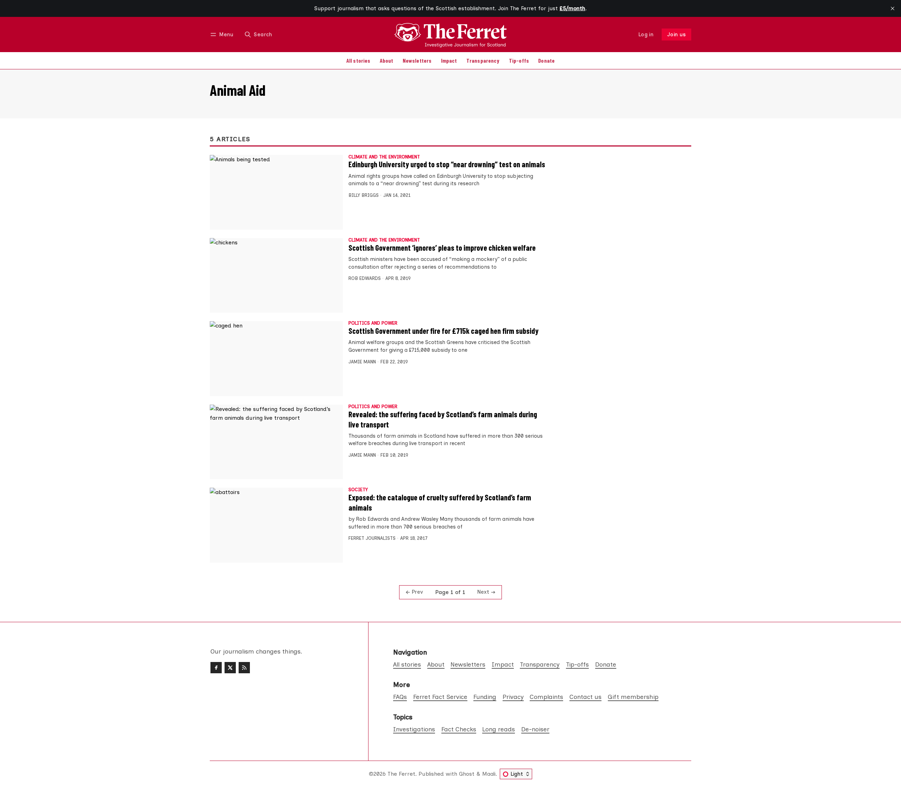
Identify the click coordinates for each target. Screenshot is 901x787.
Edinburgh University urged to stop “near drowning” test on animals (446, 164)
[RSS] (244, 667)
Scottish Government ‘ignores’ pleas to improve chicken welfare (442, 247)
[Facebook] (216, 667)
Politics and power (372, 323)
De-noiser (535, 729)
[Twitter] (230, 667)
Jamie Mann (362, 361)
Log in (646, 34)
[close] (892, 8)
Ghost (466, 773)
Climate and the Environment (384, 157)
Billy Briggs (363, 195)
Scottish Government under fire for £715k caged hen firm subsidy (443, 330)
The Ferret (401, 773)
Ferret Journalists (372, 538)
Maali (489, 773)
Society (358, 490)
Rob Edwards (364, 278)
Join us (676, 34)
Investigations (414, 729)
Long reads (498, 729)
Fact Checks (458, 729)
